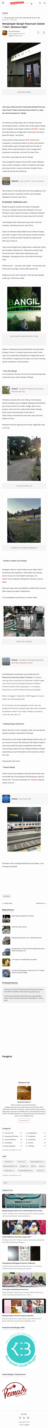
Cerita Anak (8, 1171)
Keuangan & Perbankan (12, 1136)
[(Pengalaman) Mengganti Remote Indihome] (24, 1260)
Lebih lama (8, 903)
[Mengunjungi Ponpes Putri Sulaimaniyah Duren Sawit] (24, 1208)
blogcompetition (10, 1146)
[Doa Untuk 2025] (6, 802)
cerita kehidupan (10, 1139)
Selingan (31, 1146)
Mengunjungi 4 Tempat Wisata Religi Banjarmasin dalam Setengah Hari (28, 950)
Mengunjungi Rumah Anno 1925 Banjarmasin (27, 938)
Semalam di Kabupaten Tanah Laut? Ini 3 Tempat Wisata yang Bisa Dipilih (28, 971)
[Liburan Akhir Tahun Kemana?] (6, 184)
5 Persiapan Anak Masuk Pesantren (15, 1289)
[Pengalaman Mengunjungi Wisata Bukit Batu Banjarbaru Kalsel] (6, 665)
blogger (22, 1166)
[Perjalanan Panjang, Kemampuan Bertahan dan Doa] (6, 393)
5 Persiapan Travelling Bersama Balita (24, 959)
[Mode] (40, 3)
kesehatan (31, 1139)
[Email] (20, 1418)
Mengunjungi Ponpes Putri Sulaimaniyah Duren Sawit (22, 18)
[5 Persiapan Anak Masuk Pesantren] (24, 1286)
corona (39, 1171)
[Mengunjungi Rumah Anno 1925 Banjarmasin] (6, 944)
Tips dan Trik (9, 1133)
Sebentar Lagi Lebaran (19, 927)
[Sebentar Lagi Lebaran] (6, 933)
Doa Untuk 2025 (25, 799)
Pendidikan (8, 1143)
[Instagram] (28, 1418)
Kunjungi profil (24, 1120)
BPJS (32, 1166)
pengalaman (32, 1133)
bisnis (20, 1162)
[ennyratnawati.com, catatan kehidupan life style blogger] (21, 3)
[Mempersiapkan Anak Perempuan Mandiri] (24, 1313)
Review (30, 1143)
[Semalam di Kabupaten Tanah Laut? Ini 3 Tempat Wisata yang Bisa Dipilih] (6, 977)
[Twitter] (24, 1418)
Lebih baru (40, 903)
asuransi (7, 1162)
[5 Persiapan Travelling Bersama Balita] (6, 966)
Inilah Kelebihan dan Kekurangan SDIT (16, 1237)
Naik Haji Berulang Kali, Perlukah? (23, 916)
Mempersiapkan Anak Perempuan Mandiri (17, 1316)
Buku (41, 1166)
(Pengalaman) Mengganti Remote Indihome (18, 1263)
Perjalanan (6, 896)
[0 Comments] (38, 32)
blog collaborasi (36, 1162)
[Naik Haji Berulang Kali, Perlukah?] (6, 922)
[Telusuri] (44, 3)
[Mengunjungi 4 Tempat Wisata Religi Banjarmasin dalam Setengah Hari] (6, 955)
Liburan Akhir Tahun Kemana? (32, 181)
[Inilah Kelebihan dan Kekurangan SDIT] (24, 1234)
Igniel (27, 1425)
